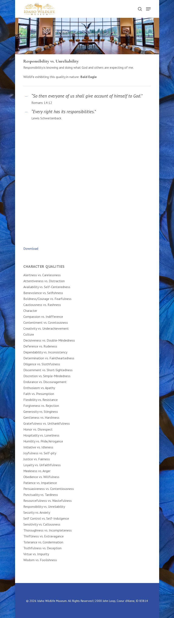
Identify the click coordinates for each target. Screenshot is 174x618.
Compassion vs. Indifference (43, 316)
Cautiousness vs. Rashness (42, 305)
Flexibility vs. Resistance (40, 400)
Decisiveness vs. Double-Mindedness (49, 340)
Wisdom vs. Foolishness (40, 560)
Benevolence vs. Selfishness (43, 293)
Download (30, 248)
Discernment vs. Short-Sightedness (48, 370)
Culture (29, 334)
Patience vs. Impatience (40, 483)
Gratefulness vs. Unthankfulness (46, 423)
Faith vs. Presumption (38, 394)
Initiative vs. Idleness (38, 447)
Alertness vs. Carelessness (42, 275)
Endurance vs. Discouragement (45, 382)
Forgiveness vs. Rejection (41, 405)
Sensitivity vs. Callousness (41, 524)
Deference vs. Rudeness (40, 346)
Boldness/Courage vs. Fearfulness (47, 299)
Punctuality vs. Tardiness (40, 494)
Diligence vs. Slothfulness (41, 364)
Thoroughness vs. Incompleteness (47, 530)
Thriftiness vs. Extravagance (43, 536)
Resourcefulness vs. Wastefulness (47, 500)
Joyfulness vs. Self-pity (39, 453)
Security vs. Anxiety (36, 512)
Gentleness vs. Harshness (41, 417)
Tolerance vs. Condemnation (43, 542)
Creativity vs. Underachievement (46, 328)
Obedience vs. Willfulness (41, 477)
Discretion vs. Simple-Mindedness (46, 376)
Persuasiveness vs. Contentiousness (48, 489)
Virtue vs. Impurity (36, 554)
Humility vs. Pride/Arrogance (43, 441)
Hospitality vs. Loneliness (41, 435)
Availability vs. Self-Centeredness (46, 287)
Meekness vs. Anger (37, 471)
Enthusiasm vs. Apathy (39, 388)
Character (30, 310)
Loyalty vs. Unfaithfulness (42, 465)
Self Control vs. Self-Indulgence (46, 518)
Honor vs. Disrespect (38, 429)
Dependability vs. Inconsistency (45, 352)
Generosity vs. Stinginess (40, 411)
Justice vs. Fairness (36, 459)
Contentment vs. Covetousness (45, 322)
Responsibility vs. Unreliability (44, 506)
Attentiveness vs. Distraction (44, 281)
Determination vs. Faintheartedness (48, 358)
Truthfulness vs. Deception (42, 548)
